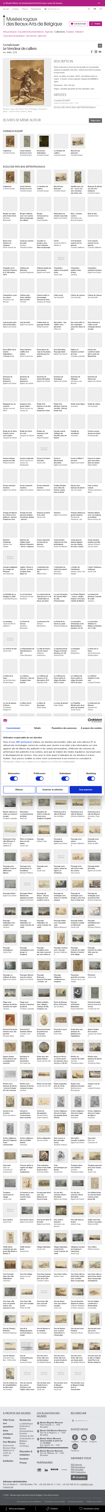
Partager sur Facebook (92, 52)
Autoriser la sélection (52, 790)
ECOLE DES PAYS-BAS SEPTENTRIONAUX (75, 107)
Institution (79, 32)
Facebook (75, 1441)
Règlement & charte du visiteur (8, 1453)
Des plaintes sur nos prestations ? (29, 1501)
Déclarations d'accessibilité (55, 1501)
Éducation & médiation (14, 36)
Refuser (19, 790)
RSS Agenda (76, 1464)
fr (95, 9)
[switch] (39, 778)
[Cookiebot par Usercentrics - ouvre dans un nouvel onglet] (90, 720)
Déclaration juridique (75, 1501)
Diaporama (95, 120)
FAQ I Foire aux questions (8, 1423)
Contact (15, 9)
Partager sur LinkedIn (96, 52)
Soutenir (24, 1458)
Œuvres (100, 46)
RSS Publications (78, 1472)
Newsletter (81, 1477)
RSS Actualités (77, 1469)
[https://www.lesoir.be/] (54, 1469)
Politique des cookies (94, 1501)
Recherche (31, 36)
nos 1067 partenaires (21, 742)
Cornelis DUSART (66, 101)
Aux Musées (9, 1441)
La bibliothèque (26, 1423)
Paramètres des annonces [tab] (64, 728)
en (101, 9)
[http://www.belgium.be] (46, 1470)
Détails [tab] (37, 728)
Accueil (6, 9)
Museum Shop (9, 1448)
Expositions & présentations (30, 32)
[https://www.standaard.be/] (64, 1470)
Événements (36, 9)
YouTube (84, 1441)
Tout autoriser (85, 790)
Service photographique (26, 1429)
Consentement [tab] (13, 728)
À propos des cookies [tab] (91, 728)
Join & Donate (80, 24)
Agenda (49, 32)
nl (89, 9)
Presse (25, 9)
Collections (59, 32)
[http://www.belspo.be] (39, 1470)
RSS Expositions (78, 1467)
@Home (42, 36)
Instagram (93, 1441)
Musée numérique (24, 1444)
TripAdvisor (75, 1450)
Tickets (97, 24)
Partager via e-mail (100, 52)
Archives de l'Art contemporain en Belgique (27, 1438)
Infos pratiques (10, 32)
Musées (70, 32)
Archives (23, 1433)
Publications (25, 1426)
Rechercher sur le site (45, 9)
